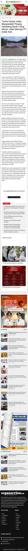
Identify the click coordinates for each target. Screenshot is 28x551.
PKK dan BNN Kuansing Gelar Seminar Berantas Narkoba (13, 217)
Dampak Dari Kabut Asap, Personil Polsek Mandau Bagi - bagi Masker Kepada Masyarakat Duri (16, 387)
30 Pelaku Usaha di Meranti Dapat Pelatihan (12, 221)
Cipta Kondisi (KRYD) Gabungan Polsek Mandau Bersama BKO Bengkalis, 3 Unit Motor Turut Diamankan (17, 404)
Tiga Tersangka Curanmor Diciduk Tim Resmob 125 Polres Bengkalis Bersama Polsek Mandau (17, 354)
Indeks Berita (4, 524)
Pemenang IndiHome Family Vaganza (11, 287)
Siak (10, 18)
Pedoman (4, 519)
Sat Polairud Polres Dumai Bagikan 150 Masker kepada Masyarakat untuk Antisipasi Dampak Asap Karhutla (17, 347)
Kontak (3, 522)
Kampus (18, 529)
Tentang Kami (5, 515)
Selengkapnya (14, 507)
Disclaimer (4, 520)
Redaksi (3, 517)
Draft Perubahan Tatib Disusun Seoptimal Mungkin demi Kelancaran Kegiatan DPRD (14, 212)
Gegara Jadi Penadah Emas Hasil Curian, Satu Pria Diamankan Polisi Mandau (17, 366)
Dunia (17, 520)
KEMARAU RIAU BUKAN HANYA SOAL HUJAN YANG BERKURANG (17, 333)
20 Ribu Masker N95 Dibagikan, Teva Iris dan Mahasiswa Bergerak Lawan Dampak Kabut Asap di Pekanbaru (17, 340)
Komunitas (18, 522)
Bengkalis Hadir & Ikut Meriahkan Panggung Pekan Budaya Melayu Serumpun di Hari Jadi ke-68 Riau (12, 226)
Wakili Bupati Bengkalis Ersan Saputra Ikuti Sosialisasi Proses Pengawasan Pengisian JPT (14, 208)
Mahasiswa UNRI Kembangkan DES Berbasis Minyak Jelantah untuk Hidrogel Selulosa (17, 393)
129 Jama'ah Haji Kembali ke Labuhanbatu (12, 263)
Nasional (18, 517)
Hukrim (17, 524)
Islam (17, 527)
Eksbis (17, 519)
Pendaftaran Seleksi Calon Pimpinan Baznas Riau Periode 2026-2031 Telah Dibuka (17, 360)
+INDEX (25, 329)
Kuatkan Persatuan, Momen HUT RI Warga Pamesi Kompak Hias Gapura (14, 231)
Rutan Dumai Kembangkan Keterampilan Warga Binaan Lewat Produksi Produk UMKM (17, 376)
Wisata (17, 525)
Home (3, 18)
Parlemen (18, 515)
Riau (7, 18)
